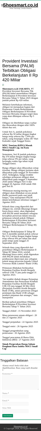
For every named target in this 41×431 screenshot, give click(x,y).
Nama (5, 393)
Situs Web (6, 408)
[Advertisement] (20, 30)
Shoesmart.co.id (20, 4)
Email (5, 400)
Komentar (7, 374)
